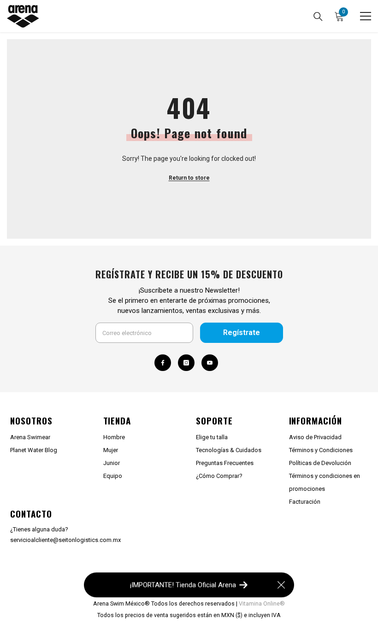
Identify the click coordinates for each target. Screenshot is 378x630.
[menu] (365, 16)
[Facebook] (162, 362)
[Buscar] (318, 16)
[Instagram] (186, 362)
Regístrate (241, 332)
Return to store (189, 178)
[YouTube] (209, 362)
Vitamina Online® (262, 603)
